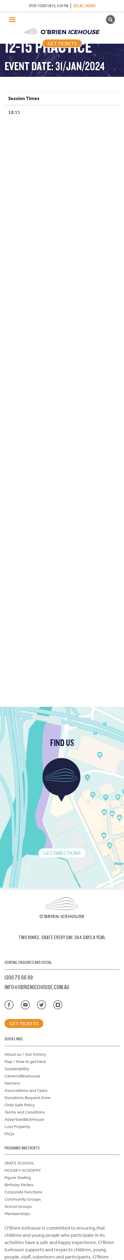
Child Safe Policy (20, 1105)
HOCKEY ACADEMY (23, 1170)
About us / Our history (25, 1054)
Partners (12, 1083)
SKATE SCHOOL (20, 1163)
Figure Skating (18, 1177)
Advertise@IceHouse (24, 1119)
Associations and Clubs (26, 1090)
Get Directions (62, 853)
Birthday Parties (19, 1184)
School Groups (18, 1206)
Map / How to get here (25, 1061)
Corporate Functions (23, 1192)
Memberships (17, 1213)
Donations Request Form (28, 1097)
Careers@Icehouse (22, 1076)
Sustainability (17, 1068)
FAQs (9, 1133)
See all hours (84, 5)
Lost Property (17, 1126)
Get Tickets (62, 43)
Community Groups (23, 1199)
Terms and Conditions (25, 1112)
